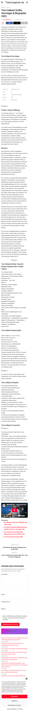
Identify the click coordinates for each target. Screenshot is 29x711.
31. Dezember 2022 (18, 19)
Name (3, 594)
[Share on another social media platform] (24, 23)
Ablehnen (14, 701)
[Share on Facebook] (9, 23)
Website (3, 609)
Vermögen (7, 7)
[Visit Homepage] (14, 2)
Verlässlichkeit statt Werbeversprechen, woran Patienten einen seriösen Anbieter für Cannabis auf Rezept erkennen (14, 665)
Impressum (20, 708)
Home (2, 7)
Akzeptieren (14, 696)
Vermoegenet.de (7, 19)
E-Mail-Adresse (6, 601)
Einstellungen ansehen (14, 705)
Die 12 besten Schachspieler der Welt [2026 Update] (14, 648)
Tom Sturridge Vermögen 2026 (13, 537)
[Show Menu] (2, 2)
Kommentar (5, 574)
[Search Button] (27, 2)
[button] (26, 678)
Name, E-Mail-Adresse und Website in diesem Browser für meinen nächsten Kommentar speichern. (15, 617)
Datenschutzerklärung (12, 708)
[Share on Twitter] (17, 23)
